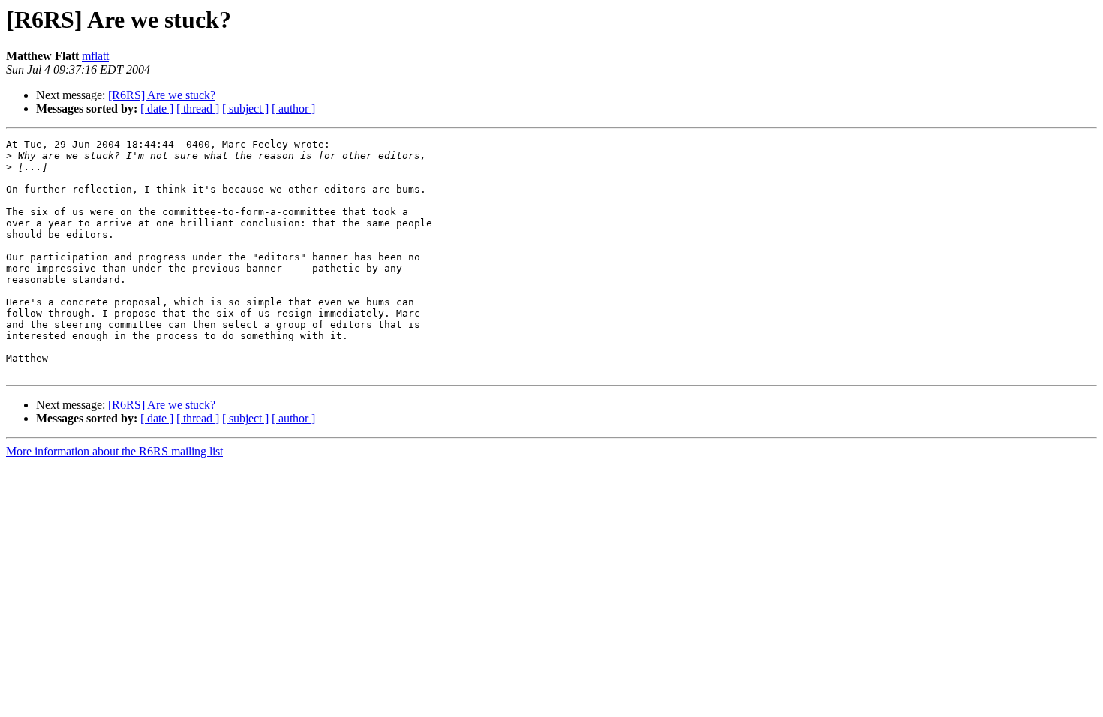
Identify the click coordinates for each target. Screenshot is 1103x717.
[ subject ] (245, 108)
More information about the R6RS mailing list (114, 451)
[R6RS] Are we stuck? (161, 94)
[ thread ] (197, 108)
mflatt (95, 56)
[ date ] (156, 108)
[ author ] (293, 108)
